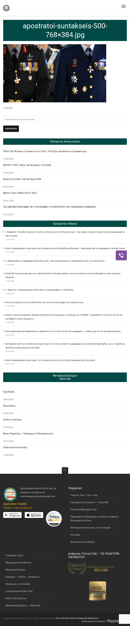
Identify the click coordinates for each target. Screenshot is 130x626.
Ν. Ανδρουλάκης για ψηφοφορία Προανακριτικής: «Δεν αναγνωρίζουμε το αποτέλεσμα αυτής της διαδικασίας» (55, 261)
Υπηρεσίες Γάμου (14, 555)
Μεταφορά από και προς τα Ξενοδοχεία (90, 527)
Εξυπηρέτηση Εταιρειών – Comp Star (90, 502)
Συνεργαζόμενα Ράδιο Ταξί (19, 591)
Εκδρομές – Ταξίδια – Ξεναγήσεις (23, 577)
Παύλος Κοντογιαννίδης (15, 447)
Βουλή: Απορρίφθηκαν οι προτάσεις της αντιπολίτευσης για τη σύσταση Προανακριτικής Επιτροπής (50, 360)
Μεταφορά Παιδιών (16, 569)
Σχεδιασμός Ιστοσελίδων (93, 621)
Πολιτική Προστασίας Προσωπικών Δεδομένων (77, 618)
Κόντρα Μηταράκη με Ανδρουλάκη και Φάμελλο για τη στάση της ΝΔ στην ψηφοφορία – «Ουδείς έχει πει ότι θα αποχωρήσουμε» (63, 331)
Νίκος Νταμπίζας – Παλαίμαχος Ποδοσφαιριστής (28, 433)
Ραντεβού (75, 535)
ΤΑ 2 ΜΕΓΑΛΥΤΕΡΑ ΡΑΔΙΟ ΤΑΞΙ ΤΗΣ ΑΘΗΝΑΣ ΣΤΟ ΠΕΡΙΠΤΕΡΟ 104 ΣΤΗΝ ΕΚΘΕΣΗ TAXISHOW (49, 207)
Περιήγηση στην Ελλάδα (18, 584)
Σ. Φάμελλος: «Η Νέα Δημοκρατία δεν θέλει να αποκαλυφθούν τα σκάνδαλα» (40, 290)
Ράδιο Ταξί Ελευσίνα (16, 598)
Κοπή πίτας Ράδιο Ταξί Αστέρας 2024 (22, 179)
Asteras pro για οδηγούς (83, 542)
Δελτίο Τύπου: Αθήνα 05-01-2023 (20, 193)
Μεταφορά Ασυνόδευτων (18, 562)
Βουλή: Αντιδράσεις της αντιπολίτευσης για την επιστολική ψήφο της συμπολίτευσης (45, 302)
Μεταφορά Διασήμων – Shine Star (23, 605)
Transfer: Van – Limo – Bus (84, 495)
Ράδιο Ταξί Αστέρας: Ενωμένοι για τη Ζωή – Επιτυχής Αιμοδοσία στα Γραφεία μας (45, 151)
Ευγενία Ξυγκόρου (12, 419)
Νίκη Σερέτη (9, 405)
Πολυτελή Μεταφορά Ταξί (84, 509)
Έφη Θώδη (8, 391)
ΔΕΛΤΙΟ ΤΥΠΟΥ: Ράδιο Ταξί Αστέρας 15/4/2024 (27, 165)
